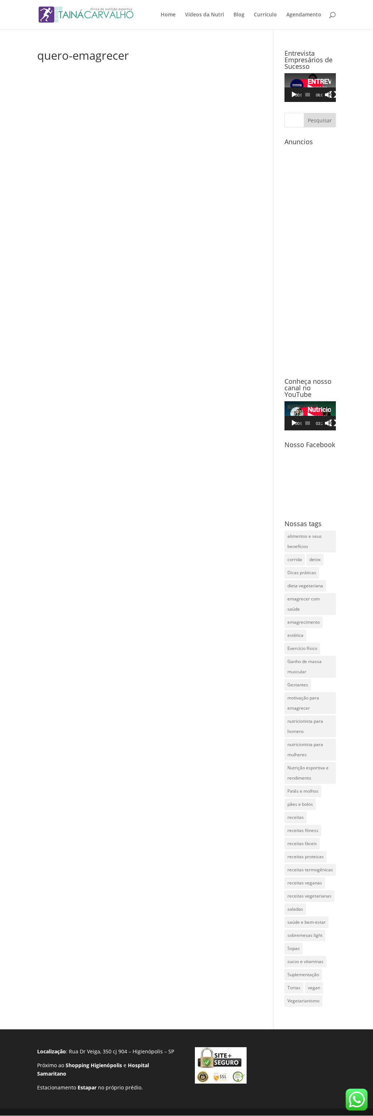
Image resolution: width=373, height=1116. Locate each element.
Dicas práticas (301, 572)
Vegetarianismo (303, 1001)
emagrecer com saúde (303, 604)
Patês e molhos (302, 791)
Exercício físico (302, 648)
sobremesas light (304, 935)
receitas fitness (302, 830)
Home (168, 15)
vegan (314, 988)
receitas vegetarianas (309, 896)
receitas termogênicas (310, 870)
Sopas (293, 948)
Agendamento (303, 15)
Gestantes (297, 685)
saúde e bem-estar (306, 922)
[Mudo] (328, 94)
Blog (238, 15)
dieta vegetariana (305, 586)
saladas (295, 909)
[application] (310, 87)
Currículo (265, 15)
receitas (295, 817)
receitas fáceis (302, 843)
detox (315, 559)
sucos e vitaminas (305, 961)
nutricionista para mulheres (305, 749)
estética (295, 635)
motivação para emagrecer (303, 703)
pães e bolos (300, 804)
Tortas (294, 988)
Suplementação (303, 974)
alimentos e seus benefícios (304, 541)
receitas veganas (304, 883)
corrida (294, 559)
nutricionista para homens (305, 726)
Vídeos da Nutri (204, 15)
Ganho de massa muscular (304, 666)
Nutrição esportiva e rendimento (308, 773)
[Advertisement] (310, 258)
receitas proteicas (305, 856)
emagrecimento (303, 622)
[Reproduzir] (294, 94)
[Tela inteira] (333, 94)
